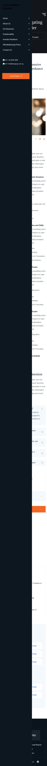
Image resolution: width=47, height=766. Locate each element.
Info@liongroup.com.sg (15, 64)
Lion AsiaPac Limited (10, 6)
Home (5, 18)
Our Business (8, 29)
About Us (6, 24)
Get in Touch (15, 76)
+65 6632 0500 (13, 60)
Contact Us (7, 50)
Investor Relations (10, 39)
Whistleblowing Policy (12, 45)
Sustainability (8, 34)
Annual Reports (36, 745)
